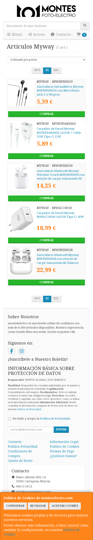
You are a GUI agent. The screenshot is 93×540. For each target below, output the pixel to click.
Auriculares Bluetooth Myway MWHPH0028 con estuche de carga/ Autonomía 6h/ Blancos (58, 258)
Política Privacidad (22, 446)
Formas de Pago (62, 451)
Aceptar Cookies (65, 505)
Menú (16, 34)
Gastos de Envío (20, 460)
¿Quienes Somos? (63, 456)
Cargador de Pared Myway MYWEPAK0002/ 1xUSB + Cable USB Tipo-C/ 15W (59, 132)
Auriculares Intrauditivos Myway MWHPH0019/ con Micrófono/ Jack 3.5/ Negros (60, 90)
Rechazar (38, 505)
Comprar (46, 114)
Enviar (61, 429)
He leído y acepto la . (42, 418)
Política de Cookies (64, 446)
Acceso (38, 34)
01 (47, 70)
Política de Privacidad (29, 409)
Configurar (15, 505)
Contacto (63, 34)
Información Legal (64, 442)
